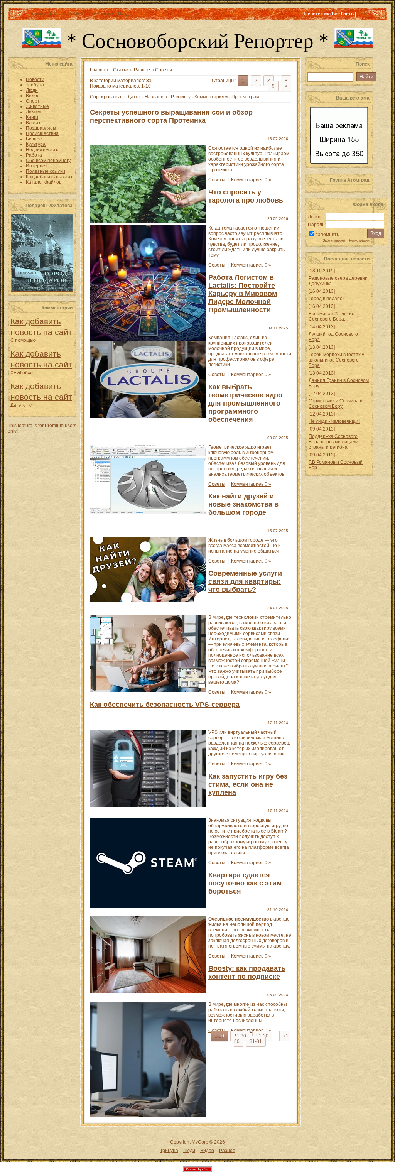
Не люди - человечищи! (334, 421)
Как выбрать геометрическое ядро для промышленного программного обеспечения (245, 403)
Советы (216, 179)
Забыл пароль (334, 240)
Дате (133, 97)
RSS (362, 14)
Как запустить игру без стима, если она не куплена (247, 784)
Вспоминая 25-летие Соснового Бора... (331, 316)
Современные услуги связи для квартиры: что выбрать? (245, 581)
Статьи (121, 70)
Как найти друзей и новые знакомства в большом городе (243, 504)
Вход (123, 14)
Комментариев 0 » (251, 179)
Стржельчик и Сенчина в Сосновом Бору (335, 403)
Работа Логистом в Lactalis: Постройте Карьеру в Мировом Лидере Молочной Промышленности (242, 294)
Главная (37, 14)
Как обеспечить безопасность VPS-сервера (165, 704)
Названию (156, 97)
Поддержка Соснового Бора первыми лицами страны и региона (333, 442)
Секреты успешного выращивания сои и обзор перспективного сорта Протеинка (171, 116)
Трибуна (169, 1150)
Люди (189, 1150)
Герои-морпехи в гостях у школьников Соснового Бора (336, 360)
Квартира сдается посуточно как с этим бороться (245, 883)
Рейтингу (181, 97)
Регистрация (101, 14)
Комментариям (211, 97)
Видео (207, 1150)
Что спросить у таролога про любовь (245, 196)
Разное (142, 70)
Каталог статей (66, 14)
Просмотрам (245, 97)
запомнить (327, 234)
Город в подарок (326, 298)
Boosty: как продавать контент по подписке (246, 972)
